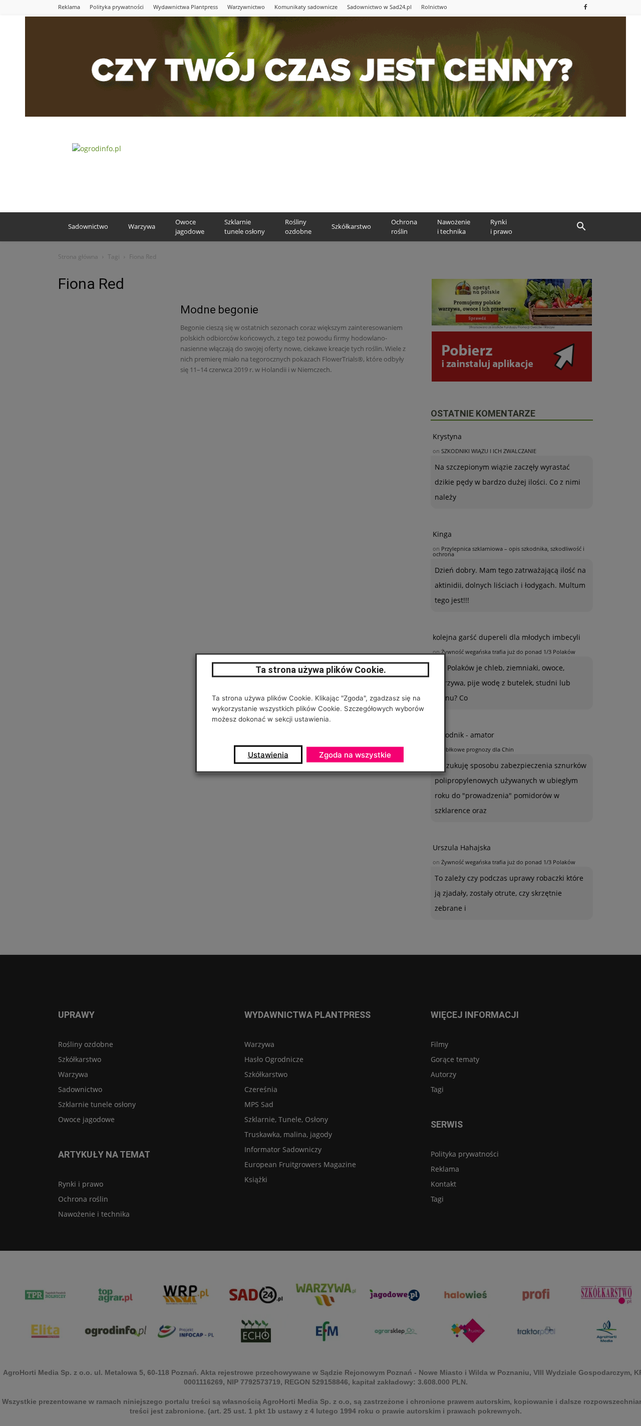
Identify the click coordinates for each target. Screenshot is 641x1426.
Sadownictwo (88, 226)
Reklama (69, 7)
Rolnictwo (434, 7)
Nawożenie (453, 226)
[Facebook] (585, 7)
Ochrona (404, 226)
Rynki (501, 226)
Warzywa (141, 226)
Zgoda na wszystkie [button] (355, 755)
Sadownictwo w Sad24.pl (379, 7)
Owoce (189, 226)
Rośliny (298, 226)
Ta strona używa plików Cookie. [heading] (320, 669)
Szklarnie (244, 226)
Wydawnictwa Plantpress (185, 7)
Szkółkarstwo (351, 226)
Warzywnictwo (246, 7)
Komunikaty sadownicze (306, 7)
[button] (581, 227)
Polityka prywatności (117, 7)
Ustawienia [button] (268, 755)
